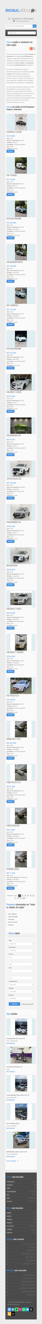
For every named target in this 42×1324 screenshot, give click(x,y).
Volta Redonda (13, 917)
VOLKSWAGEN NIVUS (14, 261)
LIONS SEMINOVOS (29, 1275)
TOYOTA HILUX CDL (13, 478)
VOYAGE (33, 1191)
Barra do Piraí (12, 922)
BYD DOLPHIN (31, 1250)
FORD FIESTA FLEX (13, 782)
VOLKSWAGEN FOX (13, 435)
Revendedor (29, 19)
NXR (34, 1213)
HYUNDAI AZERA (12, 868)
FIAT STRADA (11, 175)
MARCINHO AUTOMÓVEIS (27, 1288)
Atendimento (17, 19)
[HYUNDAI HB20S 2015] (21, 1026)
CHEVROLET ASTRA (14, 131)
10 (24, 898)
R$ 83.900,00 (10, 1128)
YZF (34, 1232)
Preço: (11, 954)
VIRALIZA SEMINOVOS (28, 1291)
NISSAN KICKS (12, 565)
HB (35, 1185)
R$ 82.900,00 (10, 1156)
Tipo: (10, 940)
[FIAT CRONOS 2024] (21, 1111)
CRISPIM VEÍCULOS (29, 1278)
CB (35, 1216)
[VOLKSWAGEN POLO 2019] (21, 1083)
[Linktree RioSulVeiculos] (16, 1311)
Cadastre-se (25, 21)
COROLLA (32, 1201)
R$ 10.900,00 (10, 1072)
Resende (11, 919)
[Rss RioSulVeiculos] (9, 1315)
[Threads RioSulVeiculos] (31, 1311)
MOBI (34, 1195)
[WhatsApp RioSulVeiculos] (24, 1311)
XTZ (34, 1223)
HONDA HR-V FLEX (13, 738)
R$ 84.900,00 (10, 1100)
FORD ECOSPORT (13, 825)
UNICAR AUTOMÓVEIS (28, 1285)
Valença (10, 925)
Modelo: (11, 995)
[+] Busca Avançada (27, 1004)
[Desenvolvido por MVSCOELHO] (13, 1315)
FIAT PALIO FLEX (12, 695)
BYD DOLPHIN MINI (13, 218)
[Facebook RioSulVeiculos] (13, 1311)
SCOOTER (32, 1226)
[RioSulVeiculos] (21, 11)
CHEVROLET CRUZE (14, 392)
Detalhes (10, 151)
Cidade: (11, 988)
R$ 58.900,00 (10, 1043)
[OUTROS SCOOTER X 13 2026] (21, 1055)
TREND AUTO (31, 1295)
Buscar (14, 1004)
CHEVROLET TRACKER (15, 652)
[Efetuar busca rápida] (34, 26)
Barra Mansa (12, 914)
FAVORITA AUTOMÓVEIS (28, 1282)
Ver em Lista (30, 48)
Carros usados (11, 1161)
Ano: (10, 968)
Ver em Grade (33, 48)
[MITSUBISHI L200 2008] (21, 1140)
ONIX (34, 1182)
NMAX (34, 1229)
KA (35, 1188)
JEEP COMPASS (12, 305)
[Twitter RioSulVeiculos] (9, 1311)
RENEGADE (32, 1198)
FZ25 (34, 1219)
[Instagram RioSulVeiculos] (20, 1311)
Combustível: (13, 981)
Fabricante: (12, 947)
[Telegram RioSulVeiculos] (27, 1311)
